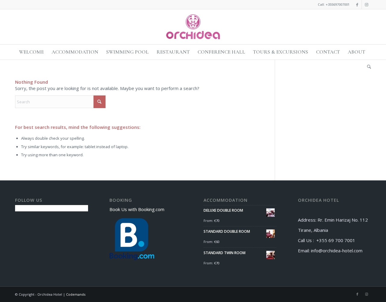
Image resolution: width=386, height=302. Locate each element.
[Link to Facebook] (357, 4)
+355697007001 (338, 4)
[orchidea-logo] (193, 26)
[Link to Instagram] (366, 4)
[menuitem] (31, 52)
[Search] (367, 67)
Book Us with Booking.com (136, 209)
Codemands (75, 294)
